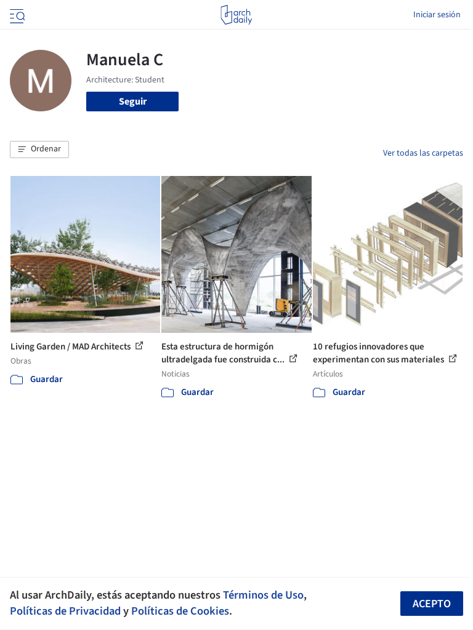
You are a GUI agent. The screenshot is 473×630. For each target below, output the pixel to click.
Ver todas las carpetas (423, 153)
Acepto (432, 604)
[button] (39, 149)
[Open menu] (16, 14)
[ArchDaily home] (236, 15)
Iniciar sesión (437, 14)
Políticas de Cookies (180, 611)
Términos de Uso (263, 595)
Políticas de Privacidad (65, 611)
